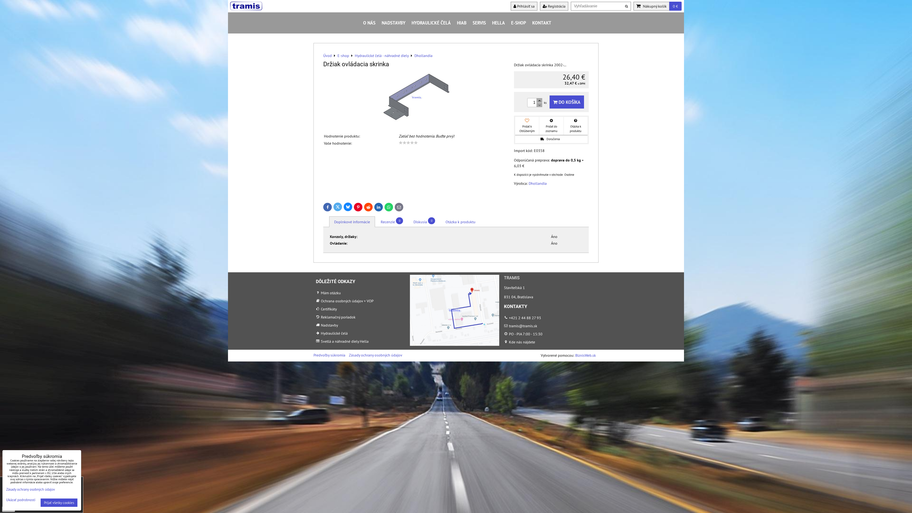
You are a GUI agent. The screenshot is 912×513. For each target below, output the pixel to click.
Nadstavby (393, 23)
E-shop (518, 23)
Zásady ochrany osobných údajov (375, 355)
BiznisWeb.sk (585, 355)
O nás (369, 23)
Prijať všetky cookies (59, 502)
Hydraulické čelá (431, 23)
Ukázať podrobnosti (20, 500)
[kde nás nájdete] (454, 344)
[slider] (408, 143)
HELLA (498, 23)
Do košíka (568, 102)
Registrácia (556, 6)
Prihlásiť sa (525, 6)
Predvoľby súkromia (329, 355)
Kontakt (541, 23)
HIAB (461, 23)
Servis (479, 23)
